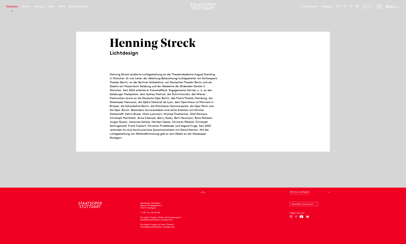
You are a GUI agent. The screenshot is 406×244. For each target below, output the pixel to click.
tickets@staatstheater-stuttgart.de (157, 226)
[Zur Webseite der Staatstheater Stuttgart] (393, 6)
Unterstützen (309, 6)
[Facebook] (296, 216)
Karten (26, 6)
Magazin (326, 6)
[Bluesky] (307, 216)
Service (39, 6)
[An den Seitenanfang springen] (203, 192)
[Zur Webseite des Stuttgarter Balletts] (368, 6)
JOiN (62, 6)
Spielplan (12, 6)
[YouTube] (301, 216)
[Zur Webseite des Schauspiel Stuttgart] (379, 6)
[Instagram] (291, 216)
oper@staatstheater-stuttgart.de (156, 219)
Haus (51, 6)
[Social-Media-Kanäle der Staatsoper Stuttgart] (345, 6)
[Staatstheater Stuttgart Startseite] (203, 6)
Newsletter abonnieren (303, 204)
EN (338, 6)
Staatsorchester (79, 6)
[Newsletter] (357, 6)
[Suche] (351, 6)
